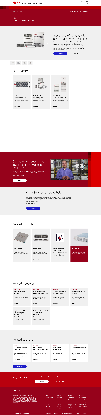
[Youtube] (56, 381)
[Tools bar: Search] (85, 3)
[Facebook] (63, 381)
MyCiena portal (82, 404)
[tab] (12, 63)
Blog (47, 399)
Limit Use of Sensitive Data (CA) (67, 413)
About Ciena (59, 397)
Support (70, 395)
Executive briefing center (72, 405)
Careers (81, 1)
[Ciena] (17, 2)
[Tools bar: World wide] (87, 3)
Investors (59, 402)
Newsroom (59, 404)
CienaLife (59, 406)
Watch (75, 53)
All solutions (19, 366)
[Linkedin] (53, 381)
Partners (58, 408)
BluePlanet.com (82, 397)
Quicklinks (81, 395)
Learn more (33, 208)
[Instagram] (59, 381)
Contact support (71, 399)
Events (69, 402)
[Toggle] (65, 395)
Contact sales (71, 397)
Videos (47, 404)
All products (15, 11)
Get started (41, 381)
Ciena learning (82, 402)
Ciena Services (65, 196)
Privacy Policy (48, 413)
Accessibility (84, 413)
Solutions (24, 3)
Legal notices (55, 413)
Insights (29, 3)
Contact (40, 3)
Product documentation (71, 408)
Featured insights (49, 397)
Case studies (48, 402)
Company (35, 3)
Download (60, 53)
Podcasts (48, 406)
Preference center (83, 406)
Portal (87, 1)
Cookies (77, 413)
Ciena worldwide (83, 399)
